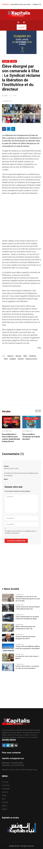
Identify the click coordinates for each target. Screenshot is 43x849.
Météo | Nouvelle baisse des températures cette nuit (25, 625)
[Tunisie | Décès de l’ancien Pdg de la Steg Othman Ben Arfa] (8, 605)
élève (25, 356)
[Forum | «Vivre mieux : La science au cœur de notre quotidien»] (8, 665)
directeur (11, 356)
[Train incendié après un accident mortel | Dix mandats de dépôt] (8, 615)
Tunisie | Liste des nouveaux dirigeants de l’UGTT (25, 635)
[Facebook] (4, 129)
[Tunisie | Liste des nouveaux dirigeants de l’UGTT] (8, 635)
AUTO (4, 797)
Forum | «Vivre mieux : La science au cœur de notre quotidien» (27, 665)
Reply (6, 477)
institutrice (33, 356)
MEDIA (4, 803)
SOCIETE (5, 61)
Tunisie (13, 61)
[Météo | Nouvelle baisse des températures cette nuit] (8, 625)
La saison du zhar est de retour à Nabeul (27, 655)
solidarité (13, 359)
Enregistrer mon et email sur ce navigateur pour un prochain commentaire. (20, 530)
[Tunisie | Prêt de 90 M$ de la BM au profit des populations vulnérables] (8, 645)
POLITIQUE (28, 422)
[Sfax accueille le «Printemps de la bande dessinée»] (11, 422)
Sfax (6, 359)
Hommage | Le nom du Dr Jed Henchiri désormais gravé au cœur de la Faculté (28, 596)
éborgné (18, 356)
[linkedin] (13, 129)
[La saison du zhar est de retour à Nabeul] (8, 655)
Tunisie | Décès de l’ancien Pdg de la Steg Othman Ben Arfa (28, 605)
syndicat (21, 359)
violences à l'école (31, 359)
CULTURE (7, 419)
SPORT (4, 793)
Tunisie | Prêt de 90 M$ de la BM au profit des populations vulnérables (28, 645)
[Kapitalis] (21, 14)
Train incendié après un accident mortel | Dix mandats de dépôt (27, 615)
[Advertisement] (21, 218)
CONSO (4, 807)
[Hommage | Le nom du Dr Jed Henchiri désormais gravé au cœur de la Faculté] (8, 595)
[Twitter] (9, 129)
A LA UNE (28, 419)
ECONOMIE (6, 786)
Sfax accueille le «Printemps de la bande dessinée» (11, 436)
